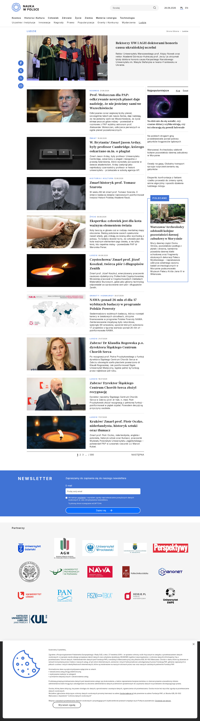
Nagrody (59, 22)
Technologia (127, 18)
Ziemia (89, 18)
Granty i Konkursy (108, 22)
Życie (78, 18)
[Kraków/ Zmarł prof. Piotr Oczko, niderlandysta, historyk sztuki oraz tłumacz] (85, 432)
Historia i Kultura (34, 18)
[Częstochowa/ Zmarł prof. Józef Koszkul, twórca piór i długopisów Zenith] (85, 271)
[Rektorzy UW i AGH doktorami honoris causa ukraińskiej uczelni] (107, 58)
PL (181, 7)
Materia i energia (106, 18)
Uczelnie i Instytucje (23, 22)
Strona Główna (172, 31)
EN (186, 8)
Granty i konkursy (102, 296)
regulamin (81, 497)
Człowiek (53, 18)
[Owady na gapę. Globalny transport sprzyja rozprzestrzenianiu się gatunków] (167, 166)
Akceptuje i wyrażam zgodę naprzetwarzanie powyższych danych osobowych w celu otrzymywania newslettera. (101, 498)
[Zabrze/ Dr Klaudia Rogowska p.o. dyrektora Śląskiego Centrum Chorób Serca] (85, 354)
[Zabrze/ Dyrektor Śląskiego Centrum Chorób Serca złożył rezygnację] (85, 394)
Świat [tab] (185, 90)
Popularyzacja (86, 22)
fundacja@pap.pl (126, 693)
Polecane (160, 198)
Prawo (70, 22)
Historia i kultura (101, 178)
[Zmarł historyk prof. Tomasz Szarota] (85, 193)
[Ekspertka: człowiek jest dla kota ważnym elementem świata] (85, 232)
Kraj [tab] (178, 90)
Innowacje (44, 22)
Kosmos (16, 18)
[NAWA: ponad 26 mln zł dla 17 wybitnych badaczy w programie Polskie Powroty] (85, 313)
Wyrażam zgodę (66, 705)
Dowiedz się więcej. (163, 701)
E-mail (69, 485)
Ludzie (142, 22)
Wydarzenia (129, 22)
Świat (93, 138)
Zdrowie (67, 18)
